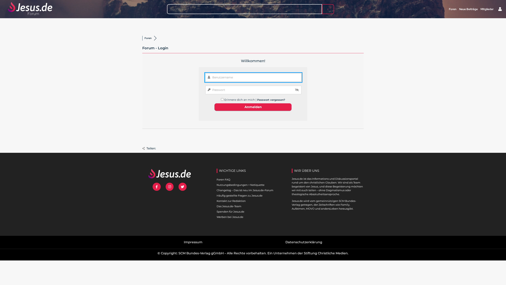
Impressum (193, 242)
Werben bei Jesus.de (230, 216)
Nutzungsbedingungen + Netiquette (240, 184)
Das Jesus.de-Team (229, 206)
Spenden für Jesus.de (230, 211)
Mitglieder (487, 9)
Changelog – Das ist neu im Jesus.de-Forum (245, 190)
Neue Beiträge (468, 9)
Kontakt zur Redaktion (231, 200)
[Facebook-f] (157, 187)
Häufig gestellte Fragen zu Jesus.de (239, 195)
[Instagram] (170, 187)
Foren (452, 9)
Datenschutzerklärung (303, 242)
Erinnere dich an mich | (240, 100)
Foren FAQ (223, 179)
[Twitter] (182, 187)
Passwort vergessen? (271, 99)
